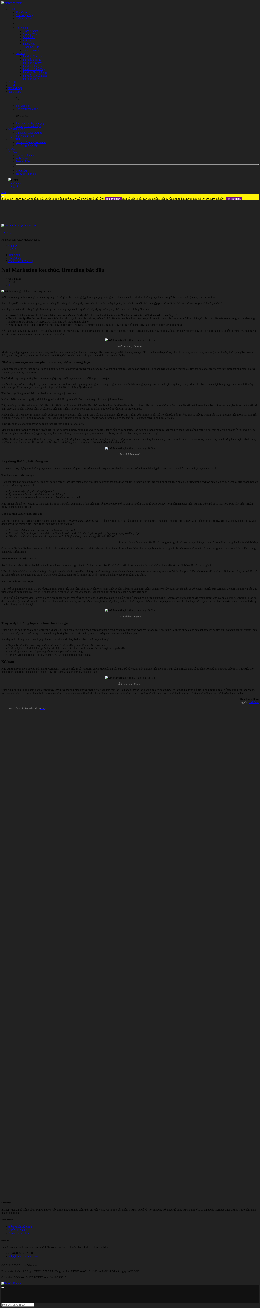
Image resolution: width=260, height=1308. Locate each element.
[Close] (2, 196)
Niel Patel (254, 702)
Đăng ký (13, 186)
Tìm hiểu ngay (113, 198)
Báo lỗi (12, 248)
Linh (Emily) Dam (9, 233)
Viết (3, 192)
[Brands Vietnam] (11, 2)
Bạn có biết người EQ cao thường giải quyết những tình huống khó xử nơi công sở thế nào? (60, 198)
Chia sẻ (12, 245)
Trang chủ (14, 254)
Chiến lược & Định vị (20, 261)
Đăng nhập (14, 182)
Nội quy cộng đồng (19, 1232)
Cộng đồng (14, 258)
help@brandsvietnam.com (23, 1256)
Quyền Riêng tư (17, 1229)
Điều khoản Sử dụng (20, 1226)
